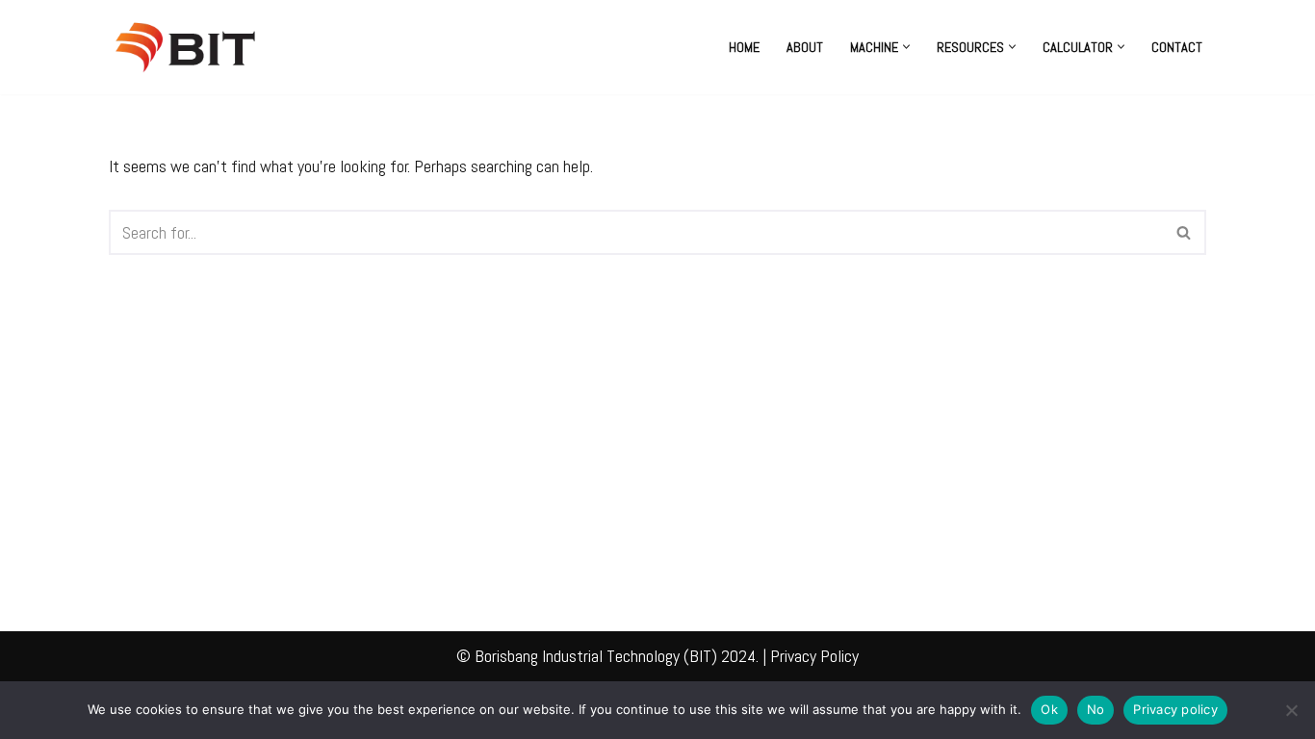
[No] (1291, 710)
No (1096, 709)
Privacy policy (1175, 709)
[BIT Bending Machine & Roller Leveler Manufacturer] (190, 47)
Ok (1049, 709)
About (804, 47)
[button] (906, 46)
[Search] (1184, 232)
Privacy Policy (814, 656)
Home (744, 47)
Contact (1176, 47)
